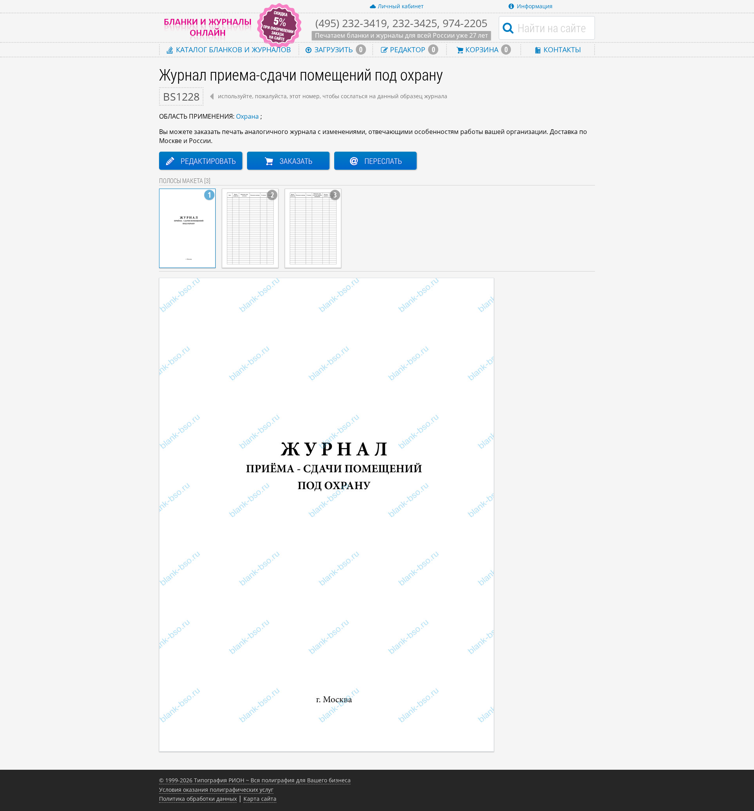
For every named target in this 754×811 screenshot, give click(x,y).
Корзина (485, 49)
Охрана (247, 116)
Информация (535, 6)
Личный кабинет (401, 6)
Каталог (232, 49)
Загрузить (337, 49)
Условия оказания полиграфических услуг (216, 789)
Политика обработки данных (198, 798)
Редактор (411, 49)
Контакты (561, 49)
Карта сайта (259, 798)
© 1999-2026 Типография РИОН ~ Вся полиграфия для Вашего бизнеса (255, 780)
